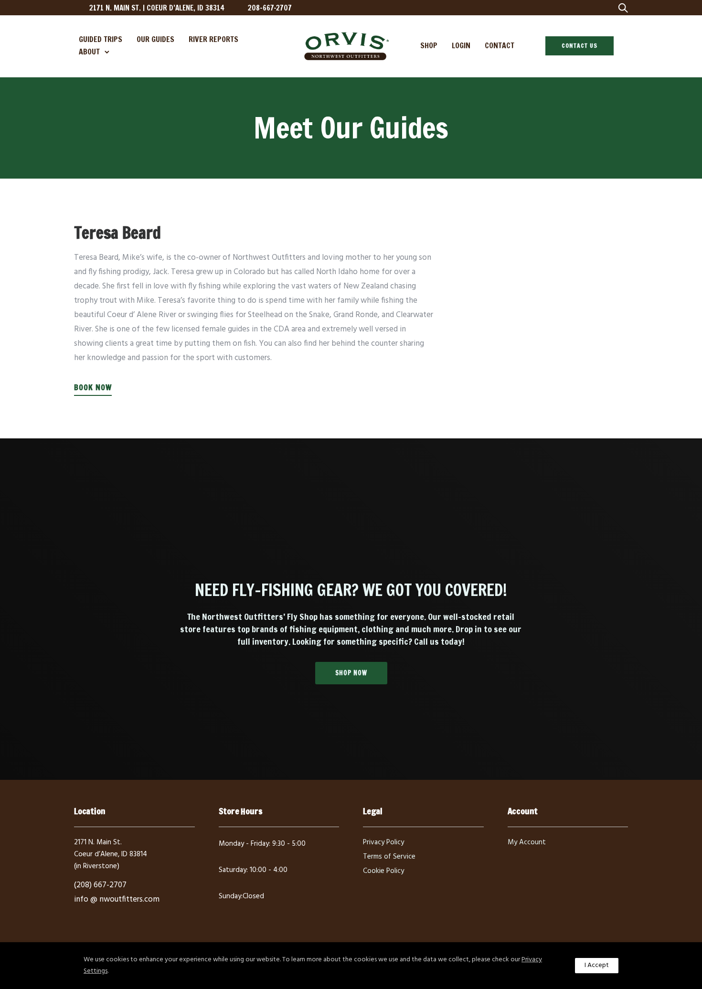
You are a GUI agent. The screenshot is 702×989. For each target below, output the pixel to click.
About (89, 51)
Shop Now (351, 673)
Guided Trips (100, 39)
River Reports (213, 39)
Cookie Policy (383, 871)
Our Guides (155, 39)
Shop (428, 45)
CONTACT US (579, 46)
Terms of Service (389, 856)
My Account (527, 842)
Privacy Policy (383, 842)
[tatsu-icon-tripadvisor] (588, 7)
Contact (499, 45)
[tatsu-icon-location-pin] (78, 7)
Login (461, 45)
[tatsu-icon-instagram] (557, 7)
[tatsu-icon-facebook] (542, 7)
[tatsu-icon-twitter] (572, 7)
